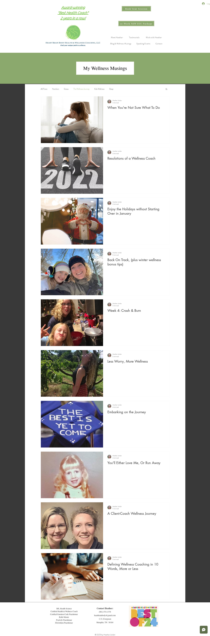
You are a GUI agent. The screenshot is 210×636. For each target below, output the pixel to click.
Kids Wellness (99, 89)
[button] (166, 89)
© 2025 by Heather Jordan (105, 634)
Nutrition (55, 89)
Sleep (111, 89)
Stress (66, 89)
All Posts (44, 89)
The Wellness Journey (81, 89)
